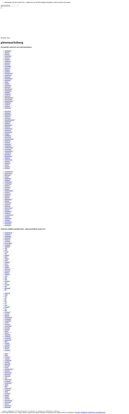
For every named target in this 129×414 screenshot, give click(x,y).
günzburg (7, 63)
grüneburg (8, 194)
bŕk (6, 290)
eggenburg (8, 203)
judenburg (8, 113)
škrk (6, 279)
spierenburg (8, 222)
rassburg (7, 166)
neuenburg (8, 225)
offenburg (7, 118)
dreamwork (8, 372)
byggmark (8, 381)
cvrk (6, 305)
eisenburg (7, 116)
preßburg (7, 123)
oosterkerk (8, 338)
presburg (7, 161)
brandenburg (8, 128)
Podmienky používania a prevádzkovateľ (93, 412)
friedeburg (8, 94)
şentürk (7, 267)
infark (6, 391)
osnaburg (7, 104)
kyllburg (7, 216)
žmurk (6, 252)
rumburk (7, 246)
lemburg (7, 201)
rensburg (7, 192)
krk (6, 286)
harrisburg (8, 154)
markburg (7, 96)
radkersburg (8, 199)
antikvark (7, 293)
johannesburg (9, 73)
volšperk (7, 358)
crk (5, 298)
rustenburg (8, 85)
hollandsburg (8, 78)
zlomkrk (7, 362)
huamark (7, 371)
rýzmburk (7, 234)
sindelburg (8, 178)
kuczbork (7, 393)
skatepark (7, 334)
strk (6, 310)
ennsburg (7, 204)
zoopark (7, 285)
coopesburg (8, 184)
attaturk (7, 272)
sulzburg (7, 54)
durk (6, 257)
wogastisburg (8, 171)
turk (6, 253)
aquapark (7, 312)
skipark (7, 333)
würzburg (7, 61)
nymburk (7, 241)
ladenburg (7, 87)
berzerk (7, 314)
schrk (6, 355)
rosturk (7, 265)
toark (6, 353)
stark (6, 386)
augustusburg (8, 151)
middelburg (8, 218)
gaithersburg (8, 160)
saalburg (7, 84)
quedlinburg (8, 182)
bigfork (7, 395)
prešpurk (7, 271)
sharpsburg (8, 137)
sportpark (7, 350)
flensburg (7, 142)
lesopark (7, 307)
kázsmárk (7, 364)
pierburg (7, 134)
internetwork (8, 400)
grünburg (7, 158)
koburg (7, 177)
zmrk (6, 295)
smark (6, 384)
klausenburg (8, 156)
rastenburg (8, 144)
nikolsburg (8, 121)
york (6, 276)
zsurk (6, 260)
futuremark (8, 402)
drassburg (7, 77)
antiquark (7, 288)
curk (6, 250)
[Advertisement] (64, 23)
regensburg (8, 211)
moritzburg (8, 51)
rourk (6, 264)
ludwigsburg (8, 99)
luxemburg (8, 66)
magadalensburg (9, 120)
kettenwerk (8, 379)
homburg (7, 92)
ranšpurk (7, 262)
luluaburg (7, 180)
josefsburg (8, 103)
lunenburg (8, 80)
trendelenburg (9, 101)
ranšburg (7, 196)
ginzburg (7, 58)
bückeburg (8, 114)
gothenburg (8, 90)
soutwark (7, 324)
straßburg (7, 106)
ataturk (7, 259)
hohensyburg (8, 208)
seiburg (7, 165)
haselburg (7, 213)
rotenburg (7, 140)
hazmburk (7, 238)
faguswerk (8, 405)
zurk (6, 248)
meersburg (8, 130)
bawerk (7, 404)
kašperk (7, 315)
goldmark (7, 336)
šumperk (7, 281)
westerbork (8, 360)
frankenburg (8, 173)
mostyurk (7, 269)
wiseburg (7, 220)
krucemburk (8, 243)
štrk (6, 302)
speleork (7, 398)
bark (6, 283)
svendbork (8, 319)
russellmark (8, 326)
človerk (7, 348)
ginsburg (7, 209)
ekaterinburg (8, 125)
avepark (7, 343)
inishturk (7, 274)
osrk (6, 378)
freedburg (7, 187)
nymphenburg (9, 215)
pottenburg (8, 108)
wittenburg (8, 153)
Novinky (77, 412)
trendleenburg (9, 147)
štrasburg (7, 64)
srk (5, 303)
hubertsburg (8, 89)
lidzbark (7, 347)
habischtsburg (9, 97)
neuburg (7, 189)
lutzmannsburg (9, 139)
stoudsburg (8, 223)
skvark (6, 367)
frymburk (7, 245)
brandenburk (8, 233)
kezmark (7, 328)
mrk (6, 278)
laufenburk (8, 236)
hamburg (7, 70)
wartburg (7, 71)
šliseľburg (7, 175)
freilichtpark (8, 317)
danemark (7, 407)
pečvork (7, 365)
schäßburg (8, 135)
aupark (7, 322)
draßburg (7, 127)
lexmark (7, 329)
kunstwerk (8, 388)
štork (6, 341)
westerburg (8, 146)
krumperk (7, 374)
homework (8, 340)
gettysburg (8, 111)
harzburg (7, 59)
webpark (7, 345)
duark (6, 331)
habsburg (7, 68)
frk (5, 300)
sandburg (7, 163)
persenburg (8, 149)
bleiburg (7, 197)
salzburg (7, 52)
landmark (7, 390)
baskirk (7, 397)
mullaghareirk (9, 369)
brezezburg (8, 56)
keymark (7, 357)
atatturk (7, 255)
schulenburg (8, 132)
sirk (6, 296)
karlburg (7, 185)
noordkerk (8, 321)
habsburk (7, 239)
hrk (6, 309)
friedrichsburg (9, 190)
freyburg (7, 168)
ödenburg (7, 206)
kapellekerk (8, 383)
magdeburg (8, 75)
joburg (6, 82)
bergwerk (7, 376)
